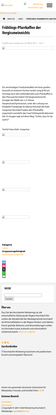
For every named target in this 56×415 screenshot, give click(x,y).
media (21, 411)
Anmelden (6, 401)
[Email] (28, 276)
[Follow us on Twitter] (5, 342)
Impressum (6, 405)
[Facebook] (28, 262)
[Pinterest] (28, 266)
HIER (41, 390)
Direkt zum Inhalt (8, 13)
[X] (28, 269)
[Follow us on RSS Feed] (8, 342)
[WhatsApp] (28, 273)
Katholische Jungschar (13, 254)
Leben (5, 248)
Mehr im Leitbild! (27, 331)
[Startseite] (9, 5)
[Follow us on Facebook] (2, 342)
